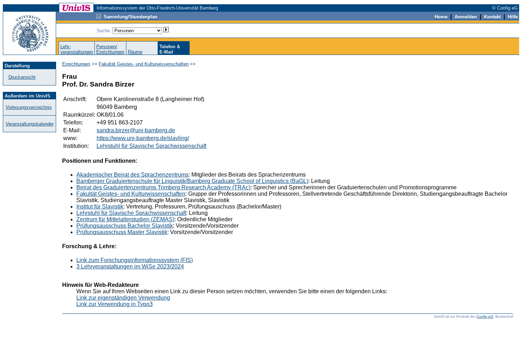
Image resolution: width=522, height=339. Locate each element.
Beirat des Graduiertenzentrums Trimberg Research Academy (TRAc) (163, 187)
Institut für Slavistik (99, 207)
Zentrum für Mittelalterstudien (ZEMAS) (125, 219)
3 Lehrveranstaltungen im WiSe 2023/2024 (130, 266)
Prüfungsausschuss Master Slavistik (121, 232)
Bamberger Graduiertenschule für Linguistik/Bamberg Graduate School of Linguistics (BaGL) (192, 181)
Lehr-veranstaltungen (76, 49)
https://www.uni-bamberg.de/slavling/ (143, 138)
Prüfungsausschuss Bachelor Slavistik (124, 226)
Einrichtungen (76, 64)
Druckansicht (22, 77)
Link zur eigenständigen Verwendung (123, 298)
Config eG (485, 316)
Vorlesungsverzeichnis (29, 107)
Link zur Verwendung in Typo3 (114, 304)
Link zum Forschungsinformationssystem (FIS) (134, 260)
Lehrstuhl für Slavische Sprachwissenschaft (151, 146)
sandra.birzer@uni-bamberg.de (136, 130)
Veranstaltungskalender (30, 124)
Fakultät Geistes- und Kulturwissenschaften (144, 64)
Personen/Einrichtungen (110, 49)
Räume (135, 52)
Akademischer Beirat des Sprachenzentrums (132, 175)
